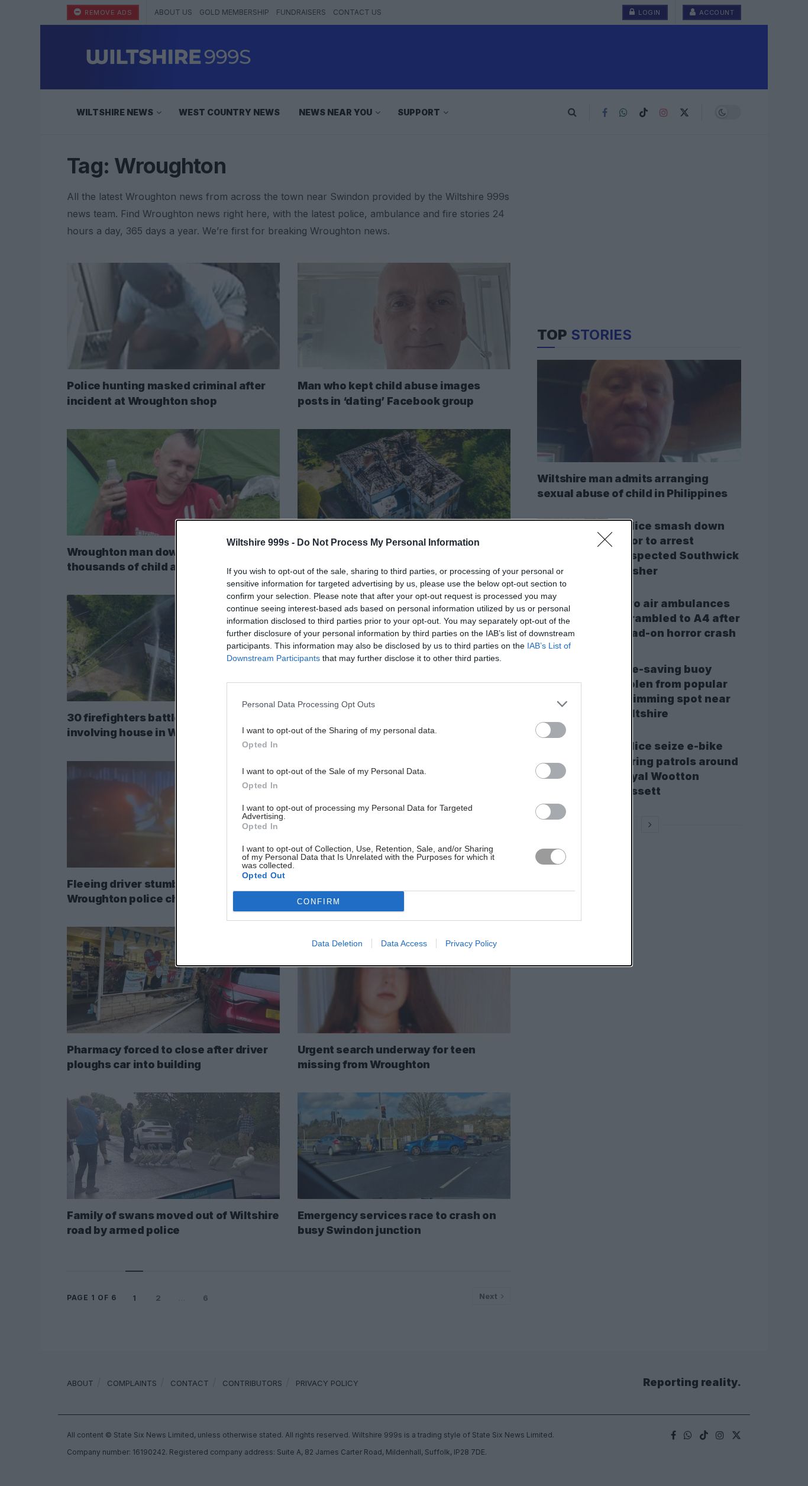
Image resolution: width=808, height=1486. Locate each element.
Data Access (404, 943)
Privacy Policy (471, 943)
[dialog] (404, 743)
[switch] (550, 730)
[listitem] (404, 704)
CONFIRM (319, 901)
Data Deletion (337, 943)
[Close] (608, 543)
